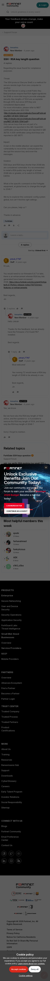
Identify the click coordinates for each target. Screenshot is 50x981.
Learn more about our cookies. (31, 963)
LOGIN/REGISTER (14, 506)
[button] (25, 975)
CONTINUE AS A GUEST (17, 511)
